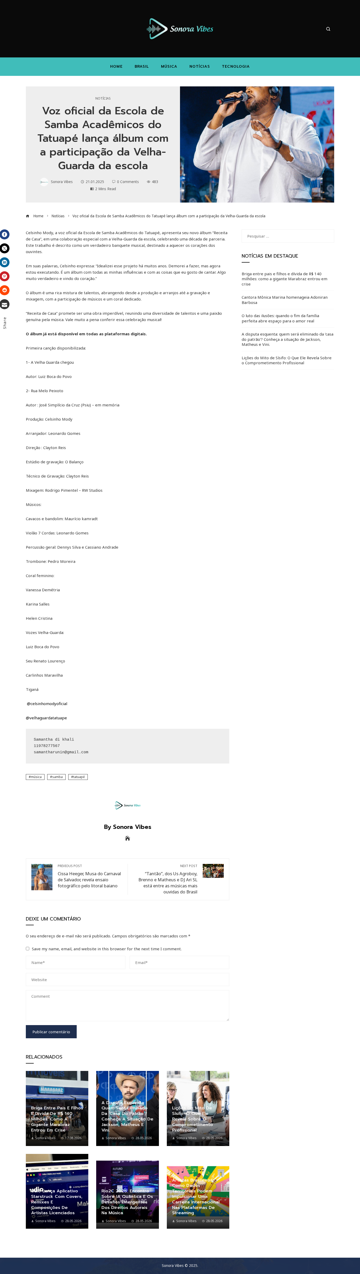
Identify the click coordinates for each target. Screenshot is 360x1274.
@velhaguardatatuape (46, 717)
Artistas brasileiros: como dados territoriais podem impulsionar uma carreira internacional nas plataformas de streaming (196, 1196)
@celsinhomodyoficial (47, 703)
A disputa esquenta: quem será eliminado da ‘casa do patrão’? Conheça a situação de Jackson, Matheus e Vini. (127, 1116)
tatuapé (79, 777)
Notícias (103, 98)
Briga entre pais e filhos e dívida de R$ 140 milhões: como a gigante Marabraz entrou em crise (57, 1119)
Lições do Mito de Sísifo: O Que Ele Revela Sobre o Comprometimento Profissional (192, 1119)
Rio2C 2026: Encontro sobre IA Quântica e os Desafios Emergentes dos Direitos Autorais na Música (127, 1202)
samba (57, 777)
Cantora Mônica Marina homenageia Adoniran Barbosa (285, 299)
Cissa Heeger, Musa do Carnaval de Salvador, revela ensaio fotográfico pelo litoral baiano (89, 876)
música (36, 777)
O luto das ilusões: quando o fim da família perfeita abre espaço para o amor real (280, 318)
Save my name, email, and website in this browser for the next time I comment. (107, 948)
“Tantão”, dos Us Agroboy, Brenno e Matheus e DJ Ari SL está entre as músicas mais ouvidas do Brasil (167, 879)
